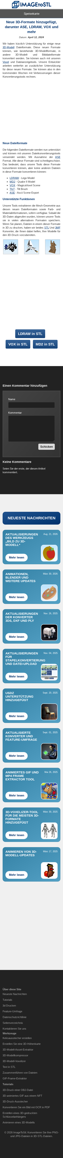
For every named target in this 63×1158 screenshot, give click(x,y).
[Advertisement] (31, 110)
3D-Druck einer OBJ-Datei (18, 1089)
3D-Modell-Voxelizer (14, 1061)
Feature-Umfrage (12, 1011)
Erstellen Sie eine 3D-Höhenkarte (22, 1043)
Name (11, 399)
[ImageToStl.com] (31, 4)
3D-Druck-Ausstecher (15, 1101)
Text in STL (9, 1066)
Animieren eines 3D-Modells (19, 1122)
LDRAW (14, 177)
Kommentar (15, 412)
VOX (12, 185)
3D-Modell (8, 47)
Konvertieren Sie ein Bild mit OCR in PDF (26, 1107)
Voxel (6, 61)
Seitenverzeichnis (13, 1022)
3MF (57, 227)
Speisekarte (31, 13)
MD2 (12, 181)
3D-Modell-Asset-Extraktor (18, 1049)
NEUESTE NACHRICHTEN (31, 518)
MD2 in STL (45, 344)
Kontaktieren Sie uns (14, 1028)
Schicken (46, 446)
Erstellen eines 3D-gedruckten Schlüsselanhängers (20, 1115)
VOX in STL (17, 344)
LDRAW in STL (30, 334)
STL (46, 227)
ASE (57, 157)
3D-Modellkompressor (15, 1055)
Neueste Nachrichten (15, 994)
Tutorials (7, 999)
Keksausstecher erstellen (17, 1038)
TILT (12, 188)
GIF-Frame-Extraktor (15, 1078)
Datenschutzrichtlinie (14, 1017)
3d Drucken (9, 1005)
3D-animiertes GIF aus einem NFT (22, 1095)
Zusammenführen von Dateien (20, 1072)
